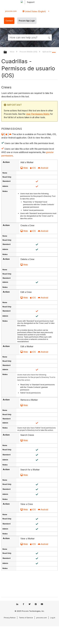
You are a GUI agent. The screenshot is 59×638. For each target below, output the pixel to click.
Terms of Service (26, 618)
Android (44, 168)
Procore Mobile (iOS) (29, 52)
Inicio (12, 52)
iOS (34, 168)
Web (25, 168)
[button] (49, 37)
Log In (52, 618)
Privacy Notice (10, 618)
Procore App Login (27, 21)
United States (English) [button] (35, 11)
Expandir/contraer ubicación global (53, 51)
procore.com (11, 11)
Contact (9, 21)
